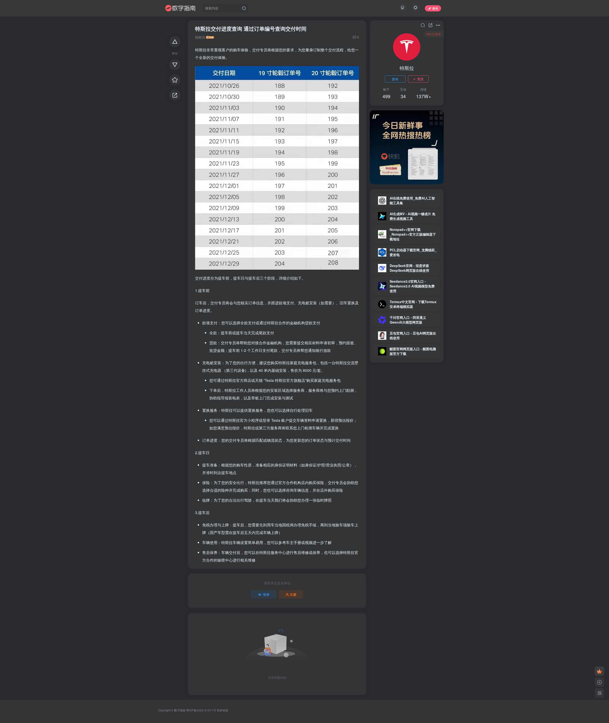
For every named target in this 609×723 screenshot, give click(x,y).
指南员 (200, 37)
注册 (293, 594)
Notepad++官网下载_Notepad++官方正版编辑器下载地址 (413, 234)
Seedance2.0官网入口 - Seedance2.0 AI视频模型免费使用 (412, 286)
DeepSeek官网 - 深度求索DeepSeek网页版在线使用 (409, 268)
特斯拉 (407, 67)
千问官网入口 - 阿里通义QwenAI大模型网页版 (408, 320)
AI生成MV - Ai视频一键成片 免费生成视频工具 (412, 216)
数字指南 (180, 710)
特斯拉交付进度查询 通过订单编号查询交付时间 (250, 28)
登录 (266, 594)
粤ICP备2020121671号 (201, 710)
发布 (395, 79)
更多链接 (222, 710)
